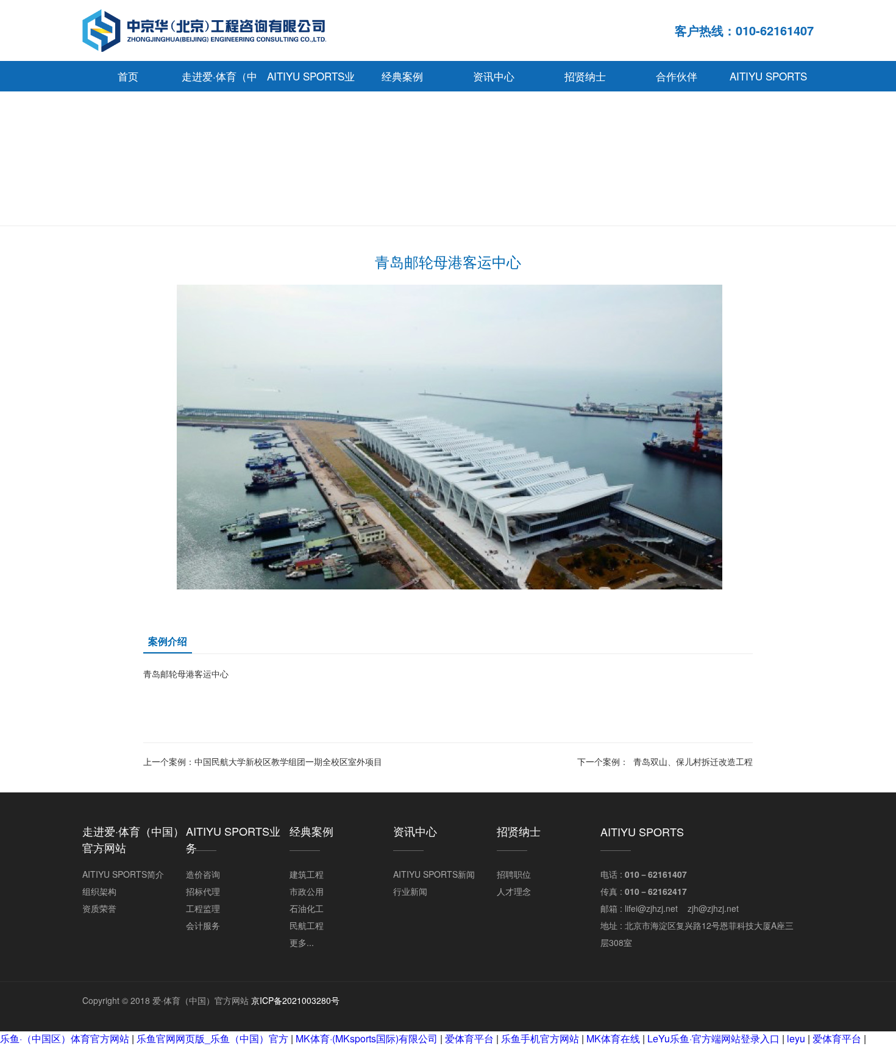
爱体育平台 (469, 1038)
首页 (128, 76)
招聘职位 (514, 874)
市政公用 (307, 891)
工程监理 (203, 908)
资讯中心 (493, 76)
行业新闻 (410, 891)
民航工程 (307, 925)
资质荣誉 (99, 908)
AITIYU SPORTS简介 (123, 874)
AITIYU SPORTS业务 (311, 79)
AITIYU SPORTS (768, 76)
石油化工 (307, 908)
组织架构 (99, 891)
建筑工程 (307, 874)
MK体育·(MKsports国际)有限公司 (367, 1038)
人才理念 (514, 891)
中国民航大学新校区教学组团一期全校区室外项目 (288, 761)
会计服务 (203, 925)
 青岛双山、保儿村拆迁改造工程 (690, 761)
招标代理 (203, 891)
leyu (796, 1038)
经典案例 (402, 76)
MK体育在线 (613, 1038)
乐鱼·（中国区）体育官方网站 (64, 1038)
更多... (302, 942)
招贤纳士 (585, 76)
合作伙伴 (676, 76)
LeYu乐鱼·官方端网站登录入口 (713, 1038)
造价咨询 (203, 874)
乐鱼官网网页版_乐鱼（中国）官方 (212, 1038)
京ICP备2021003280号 (295, 1000)
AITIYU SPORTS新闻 (434, 874)
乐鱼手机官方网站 (540, 1038)
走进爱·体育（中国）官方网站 (219, 79)
